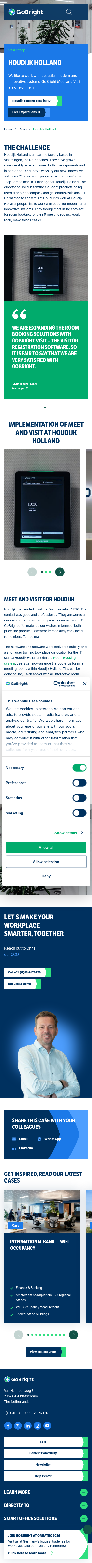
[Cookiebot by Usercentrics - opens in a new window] (56, 684)
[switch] (79, 783)
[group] (42, 504)
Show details (65, 833)
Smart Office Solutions (30, 1519)
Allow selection (46, 862)
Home (8, 129)
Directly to (16, 1505)
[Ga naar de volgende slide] (60, 571)
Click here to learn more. (27, 1553)
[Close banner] (84, 683)
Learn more (17, 1492)
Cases (23, 129)
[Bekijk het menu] (80, 12)
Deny (46, 876)
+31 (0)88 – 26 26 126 (32, 1413)
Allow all (46, 847)
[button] (45, 407)
